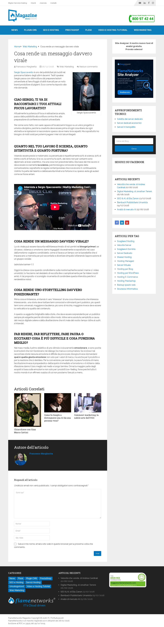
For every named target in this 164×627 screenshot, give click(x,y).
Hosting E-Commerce (127, 277)
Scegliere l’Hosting (125, 241)
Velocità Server (124, 245)
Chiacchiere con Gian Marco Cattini (25, 431)
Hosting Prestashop (126, 281)
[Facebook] (117, 223)
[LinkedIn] (122, 223)
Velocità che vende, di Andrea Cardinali (79, 578)
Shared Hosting (124, 257)
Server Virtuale (124, 265)
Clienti (33, 3)
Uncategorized (16, 586)
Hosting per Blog (125, 269)
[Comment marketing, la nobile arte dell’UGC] (87, 402)
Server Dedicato (124, 253)
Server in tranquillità (126, 127)
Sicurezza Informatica (127, 289)
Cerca (134, 149)
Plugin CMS (30, 30)
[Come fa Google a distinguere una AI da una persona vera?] (57, 402)
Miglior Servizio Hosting (17, 3)
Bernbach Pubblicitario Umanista (132, 202)
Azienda (43, 3)
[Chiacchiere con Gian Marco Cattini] (27, 410)
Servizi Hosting (33, 582)
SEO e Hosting (51, 30)
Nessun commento (88, 66)
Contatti (53, 3)
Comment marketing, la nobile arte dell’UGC (86, 416)
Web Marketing (142, 30)
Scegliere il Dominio (126, 249)
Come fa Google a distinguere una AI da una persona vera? (57, 418)
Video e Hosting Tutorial (112, 30)
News (14, 30)
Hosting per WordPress (128, 273)
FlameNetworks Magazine (19, 618)
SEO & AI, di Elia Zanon (128, 198)
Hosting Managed (125, 261)
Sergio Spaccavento (23, 72)
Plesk (88, 30)
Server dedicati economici (129, 123)
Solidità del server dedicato (130, 119)
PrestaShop (72, 30)
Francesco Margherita (26, 66)
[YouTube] (127, 223)
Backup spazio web (126, 285)
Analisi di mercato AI (126, 209)
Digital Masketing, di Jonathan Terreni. (134, 191)
